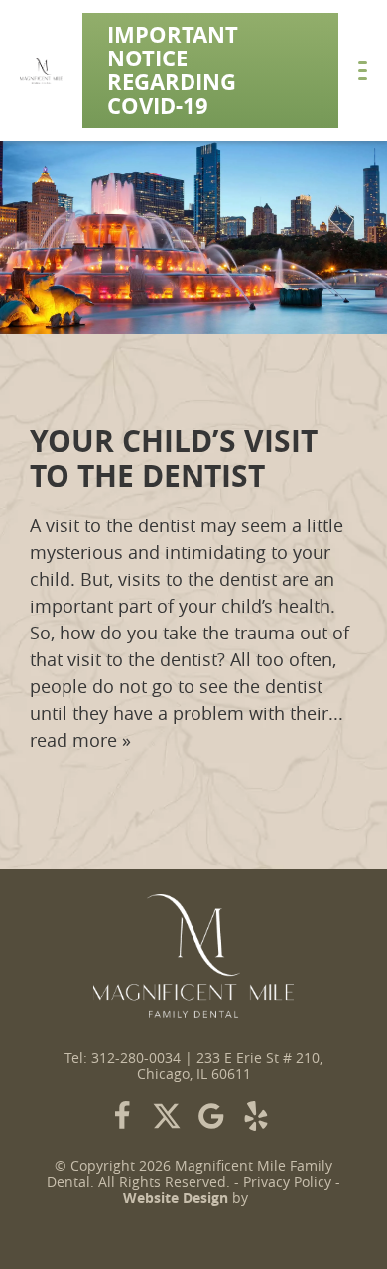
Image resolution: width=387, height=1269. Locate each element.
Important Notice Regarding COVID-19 (172, 70)
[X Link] (167, 1116)
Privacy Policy (287, 1182)
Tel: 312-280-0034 (122, 1058)
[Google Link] (211, 1116)
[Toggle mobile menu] (362, 71)
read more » (80, 739)
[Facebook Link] (122, 1116)
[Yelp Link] (256, 1116)
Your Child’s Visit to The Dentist (174, 458)
